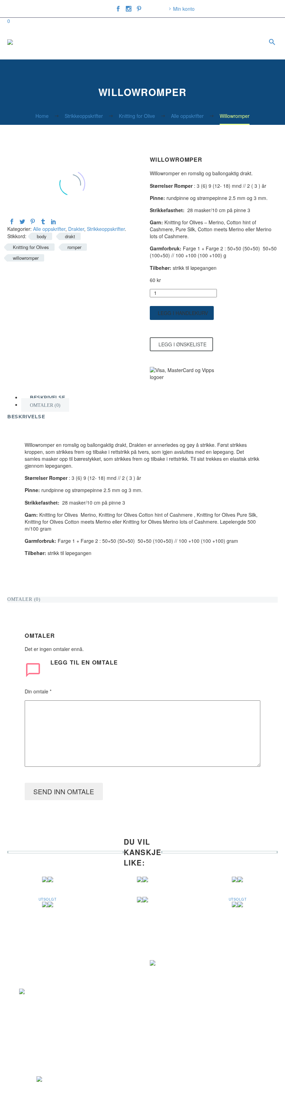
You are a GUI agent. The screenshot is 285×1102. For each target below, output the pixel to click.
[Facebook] (118, 8)
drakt (70, 236)
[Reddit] (64, 221)
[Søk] (271, 42)
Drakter (76, 228)
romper (74, 247)
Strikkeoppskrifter (106, 228)
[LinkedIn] (53, 221)
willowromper (26, 258)
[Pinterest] (139, 8)
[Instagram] (128, 8)
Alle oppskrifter (49, 228)
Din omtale (38, 691)
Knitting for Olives (31, 247)
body (42, 236)
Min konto (184, 8)
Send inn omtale (63, 791)
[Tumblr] (43, 221)
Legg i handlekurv (183, 312)
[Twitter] (22, 221)
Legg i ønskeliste (182, 344)
